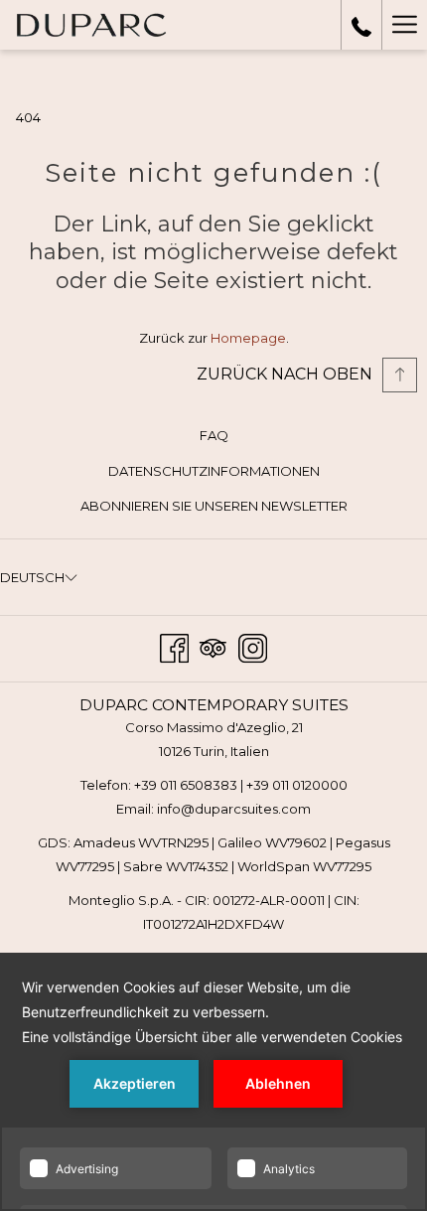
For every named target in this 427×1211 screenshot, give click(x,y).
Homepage (248, 338)
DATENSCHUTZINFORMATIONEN (214, 471)
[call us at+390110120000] (361, 25)
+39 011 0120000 (297, 785)
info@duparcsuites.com (234, 809)
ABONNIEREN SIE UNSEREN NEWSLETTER (242, 509)
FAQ (214, 435)
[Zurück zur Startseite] (91, 25)
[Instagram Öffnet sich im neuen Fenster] (252, 646)
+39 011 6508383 (185, 785)
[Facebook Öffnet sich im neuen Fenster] (174, 646)
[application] (213, 1082)
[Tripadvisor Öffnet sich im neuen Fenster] (213, 646)
